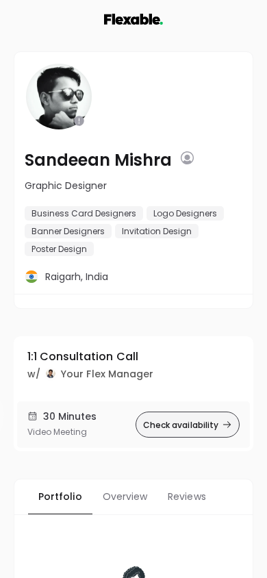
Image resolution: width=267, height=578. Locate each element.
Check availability (180, 425)
